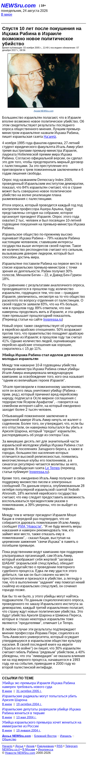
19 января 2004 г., (28, 730)
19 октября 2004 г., (29, 704)
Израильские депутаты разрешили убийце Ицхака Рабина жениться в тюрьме (41, 711)
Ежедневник (45, 746)
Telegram (71, 746)
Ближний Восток (45, 736)
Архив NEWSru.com (43, 111)
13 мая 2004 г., (26, 717)
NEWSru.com (18, 5)
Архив (30, 746)
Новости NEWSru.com (20, 752)
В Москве (28, 749)
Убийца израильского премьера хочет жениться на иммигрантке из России (41, 724)
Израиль (66, 736)
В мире (6, 14)
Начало (7, 746)
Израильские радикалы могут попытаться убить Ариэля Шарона (39, 698)
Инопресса (45, 749)
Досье (19, 746)
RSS (60, 746)
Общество (9, 739)
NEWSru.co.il (11, 749)
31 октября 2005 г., (29, 691)
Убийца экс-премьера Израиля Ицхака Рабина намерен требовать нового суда (38, 685)
